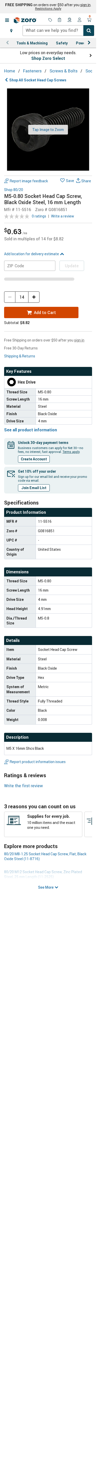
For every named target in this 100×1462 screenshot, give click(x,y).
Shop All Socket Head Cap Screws (37, 80)
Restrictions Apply (48, 8)
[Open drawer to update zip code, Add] (11, 30)
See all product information (30, 430)
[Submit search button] (88, 30)
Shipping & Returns (19, 356)
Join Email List (33, 487)
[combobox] (58, 30)
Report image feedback (29, 180)
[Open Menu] (7, 20)
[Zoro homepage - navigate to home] (25, 20)
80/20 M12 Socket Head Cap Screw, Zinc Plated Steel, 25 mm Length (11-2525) (43, 874)
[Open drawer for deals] (50, 20)
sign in (85, 5)
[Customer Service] (70, 20)
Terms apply (71, 452)
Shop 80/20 (13, 190)
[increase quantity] (33, 297)
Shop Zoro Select (48, 58)
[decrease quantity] (9, 297)
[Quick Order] (60, 20)
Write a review (62, 216)
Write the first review (23, 786)
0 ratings (39, 216)
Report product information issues (38, 761)
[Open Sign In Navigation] (79, 20)
